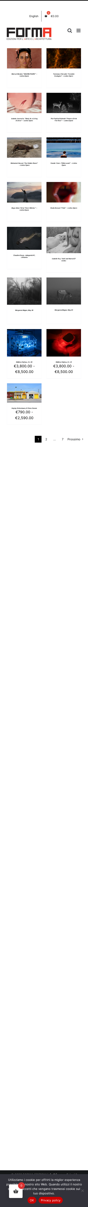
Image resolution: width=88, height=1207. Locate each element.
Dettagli (24, 59)
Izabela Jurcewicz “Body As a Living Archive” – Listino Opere (24, 120)
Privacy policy (51, 1200)
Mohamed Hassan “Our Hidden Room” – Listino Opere (24, 164)
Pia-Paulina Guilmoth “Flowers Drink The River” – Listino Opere (64, 120)
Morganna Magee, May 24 (24, 310)
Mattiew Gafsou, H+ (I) (64, 362)
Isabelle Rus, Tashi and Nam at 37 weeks (64, 260)
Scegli (21, 341)
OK (32, 1200)
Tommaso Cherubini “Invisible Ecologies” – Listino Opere (63, 75)
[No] (82, 1190)
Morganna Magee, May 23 (64, 310)
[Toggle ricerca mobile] (69, 30)
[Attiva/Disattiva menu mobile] (78, 30)
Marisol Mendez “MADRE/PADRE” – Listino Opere (24, 75)
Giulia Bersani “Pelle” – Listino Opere (63, 208)
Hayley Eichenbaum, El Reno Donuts (24, 408)
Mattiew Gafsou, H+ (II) (24, 362)
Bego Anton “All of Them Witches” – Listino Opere (24, 209)
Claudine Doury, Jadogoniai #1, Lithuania (24, 256)
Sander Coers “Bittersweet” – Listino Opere (64, 164)
